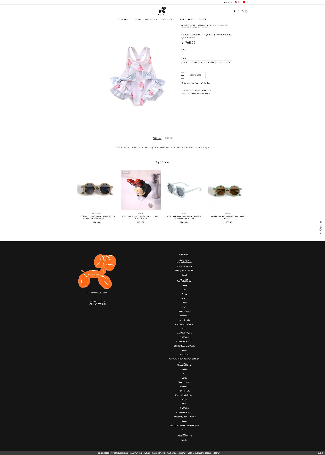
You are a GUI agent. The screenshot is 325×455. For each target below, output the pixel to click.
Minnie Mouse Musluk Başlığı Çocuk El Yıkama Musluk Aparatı (140, 217)
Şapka (184, 350)
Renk (183, 50)
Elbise (184, 303)
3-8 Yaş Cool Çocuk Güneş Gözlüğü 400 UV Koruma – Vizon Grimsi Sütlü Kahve (97, 217)
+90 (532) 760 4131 (97, 304)
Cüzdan (184, 298)
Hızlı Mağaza (321, 227)
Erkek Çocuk (167, 19)
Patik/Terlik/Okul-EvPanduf (184, 417)
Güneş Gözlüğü (184, 311)
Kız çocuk (150, 19)
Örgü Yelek (184, 337)
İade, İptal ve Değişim (184, 271)
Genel (138, 19)
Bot (184, 290)
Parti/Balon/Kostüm (184, 341)
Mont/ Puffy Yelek (184, 333)
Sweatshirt (184, 354)
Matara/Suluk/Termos (184, 395)
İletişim (203, 19)
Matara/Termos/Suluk (184, 324)
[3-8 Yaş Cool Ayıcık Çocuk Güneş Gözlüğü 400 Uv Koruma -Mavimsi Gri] (184, 190)
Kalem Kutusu (184, 316)
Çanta (184, 294)
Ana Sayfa (184, 25)
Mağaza (193, 25)
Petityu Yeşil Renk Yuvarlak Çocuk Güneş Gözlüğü (227, 217)
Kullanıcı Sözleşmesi (184, 262)
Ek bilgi (168, 138)
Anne (190, 19)
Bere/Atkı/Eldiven (184, 281)
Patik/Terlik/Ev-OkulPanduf (184, 346)
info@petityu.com (97, 301)
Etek (184, 307)
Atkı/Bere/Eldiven (184, 365)
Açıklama (157, 138)
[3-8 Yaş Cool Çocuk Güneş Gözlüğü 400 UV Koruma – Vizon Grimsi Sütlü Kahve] (97, 190)
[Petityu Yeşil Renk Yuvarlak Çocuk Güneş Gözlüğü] (228, 190)
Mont (184, 404)
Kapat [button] (320, 453)
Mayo (209, 25)
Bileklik (184, 285)
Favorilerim (228, 2)
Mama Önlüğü (184, 320)
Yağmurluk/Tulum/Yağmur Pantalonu (184, 359)
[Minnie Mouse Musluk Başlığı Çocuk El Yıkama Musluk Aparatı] (141, 190)
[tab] (157, 138)
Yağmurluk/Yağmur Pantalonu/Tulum (184, 425)
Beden (183, 58)
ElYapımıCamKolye (184, 436)
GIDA (182, 19)
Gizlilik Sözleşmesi (184, 266)
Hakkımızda (124, 19)
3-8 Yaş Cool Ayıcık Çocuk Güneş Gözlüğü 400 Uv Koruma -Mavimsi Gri (184, 217)
